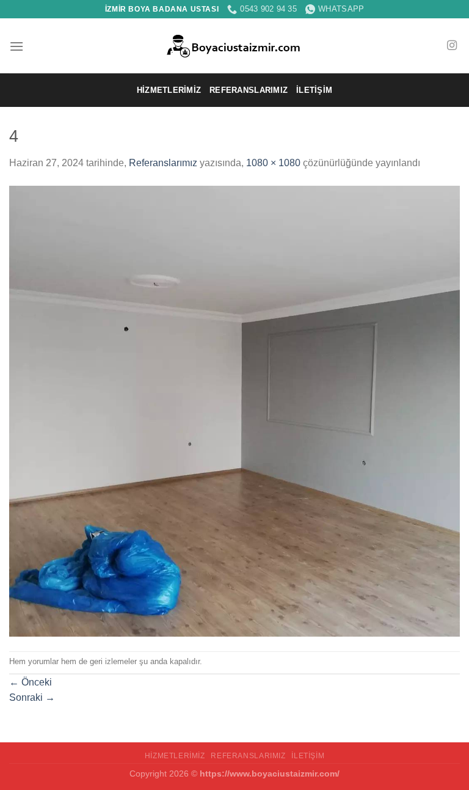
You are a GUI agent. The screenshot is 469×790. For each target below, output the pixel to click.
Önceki (30, 682)
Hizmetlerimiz (169, 90)
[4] (234, 410)
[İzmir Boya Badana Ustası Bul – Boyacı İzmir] (234, 46)
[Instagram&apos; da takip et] (452, 45)
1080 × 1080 (273, 163)
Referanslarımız (248, 90)
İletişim (314, 90)
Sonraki (32, 697)
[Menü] (16, 46)
